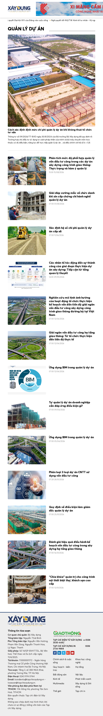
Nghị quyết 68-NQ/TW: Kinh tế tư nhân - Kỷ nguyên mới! (59, 20)
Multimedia (58, 683)
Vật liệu (79, 674)
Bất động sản (59, 674)
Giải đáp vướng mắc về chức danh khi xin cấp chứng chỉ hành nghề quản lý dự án (72, 196)
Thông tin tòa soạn (19, 630)
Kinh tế (56, 679)
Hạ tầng (79, 667)
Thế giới (57, 691)
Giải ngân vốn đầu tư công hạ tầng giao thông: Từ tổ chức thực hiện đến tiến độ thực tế (72, 336)
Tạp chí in (80, 691)
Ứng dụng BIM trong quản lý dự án (71, 367)
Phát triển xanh (83, 679)
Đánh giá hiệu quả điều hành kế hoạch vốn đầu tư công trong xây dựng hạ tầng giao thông (70, 545)
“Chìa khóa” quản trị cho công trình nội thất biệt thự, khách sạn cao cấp (72, 580)
